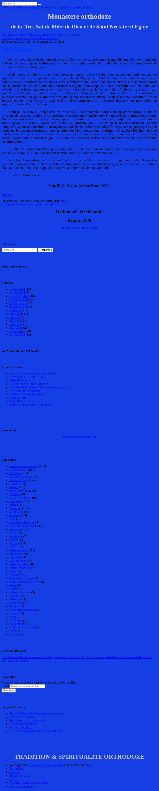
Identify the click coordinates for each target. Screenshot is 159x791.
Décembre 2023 (19, 296)
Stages (13, 585)
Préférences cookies (21, 786)
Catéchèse (15, 501)
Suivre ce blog (28, 7)
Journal (13, 631)
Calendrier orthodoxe (22, 610)
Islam (12, 617)
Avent (13, 571)
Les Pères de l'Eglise (22, 717)
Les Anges (15, 620)
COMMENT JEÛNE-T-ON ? (27, 376)
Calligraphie (16, 624)
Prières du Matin (19, 564)
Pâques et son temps (21, 578)
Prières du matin (19, 550)
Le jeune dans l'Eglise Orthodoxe (29, 383)
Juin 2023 (15, 317)
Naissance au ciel (19, 592)
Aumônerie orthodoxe (22, 724)
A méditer (15, 508)
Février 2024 (17, 289)
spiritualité (15, 557)
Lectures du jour (19, 476)
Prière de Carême (19, 380)
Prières (13, 487)
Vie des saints (17, 469)
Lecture (14, 634)
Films (12, 532)
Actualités (15, 473)
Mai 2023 (15, 320)
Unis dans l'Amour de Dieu (46, 765)
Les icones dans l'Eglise (23, 525)
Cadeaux (14, 595)
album (13, 539)
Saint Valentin (17, 397)
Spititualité (15, 602)
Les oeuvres (16, 574)
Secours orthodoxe (20, 727)
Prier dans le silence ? (15, 34)
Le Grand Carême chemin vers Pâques (32, 373)
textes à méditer (18, 490)
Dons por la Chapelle (22, 627)
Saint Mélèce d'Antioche (24, 401)
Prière (12, 504)
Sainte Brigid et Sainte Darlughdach (31, 404)
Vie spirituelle (17, 560)
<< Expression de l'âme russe (19, 38)
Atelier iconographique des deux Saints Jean (36, 731)
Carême (14, 588)
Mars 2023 (15, 327)
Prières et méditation (21, 567)
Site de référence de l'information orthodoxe (36, 713)
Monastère (15, 553)
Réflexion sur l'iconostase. (25, 390)
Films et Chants (18, 480)
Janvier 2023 (17, 334)
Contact (14, 772)
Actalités (14, 494)
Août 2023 (15, 310)
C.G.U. (13, 779)
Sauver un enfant (39, 34)
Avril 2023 (15, 324)
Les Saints (15, 529)
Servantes (15, 515)
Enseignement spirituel (23, 466)
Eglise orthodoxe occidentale (27, 720)
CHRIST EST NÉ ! (17, 49)
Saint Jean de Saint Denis (24, 581)
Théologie (15, 599)
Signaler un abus (19, 775)
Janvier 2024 (17, 292)
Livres (13, 546)
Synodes (14, 606)
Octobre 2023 (17, 303)
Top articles (16, 768)
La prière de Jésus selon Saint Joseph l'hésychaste (39, 387)
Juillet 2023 (16, 313)
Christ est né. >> (48, 38)
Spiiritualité (16, 511)
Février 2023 (17, 331)
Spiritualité (15, 536)
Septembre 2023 (19, 306)
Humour (14, 613)
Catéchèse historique (22, 522)
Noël (64, 200)
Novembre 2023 (19, 299)
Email (5, 686)
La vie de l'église (19, 497)
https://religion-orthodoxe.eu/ (80, 227)
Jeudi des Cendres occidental (27, 394)
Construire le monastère (64, 34)
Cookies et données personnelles (29, 782)
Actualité (14, 543)
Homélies (15, 483)
